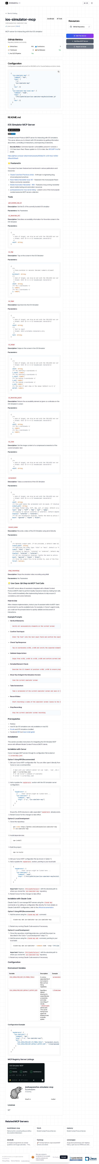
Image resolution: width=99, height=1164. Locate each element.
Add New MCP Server (81, 41)
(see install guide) (29, 732)
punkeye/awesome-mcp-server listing (23, 190)
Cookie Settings (25, 1161)
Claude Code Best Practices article (22, 175)
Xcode (12, 729)
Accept (63, 1157)
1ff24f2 (17, 26)
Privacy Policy (5, 1161)
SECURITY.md (53, 149)
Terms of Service (15, 1161)
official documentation (45, 907)
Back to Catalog (12, 13)
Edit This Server (81, 36)
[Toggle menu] (92, 3)
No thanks (56, 1157)
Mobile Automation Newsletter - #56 (22, 185)
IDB (18, 732)
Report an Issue (81, 46)
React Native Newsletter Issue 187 (21, 180)
